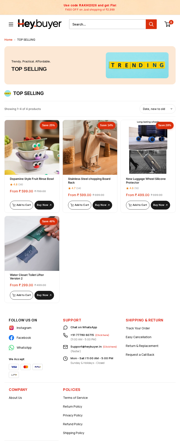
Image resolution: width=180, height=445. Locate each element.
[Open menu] (11, 24)
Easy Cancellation (138, 337)
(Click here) (102, 335)
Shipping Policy (73, 433)
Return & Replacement (142, 346)
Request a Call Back (140, 355)
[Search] (151, 24)
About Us (15, 398)
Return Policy (72, 407)
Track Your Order (138, 328)
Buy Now (42, 204)
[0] (167, 24)
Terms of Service (75, 398)
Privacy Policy (73, 415)
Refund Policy (73, 424)
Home (8, 39)
